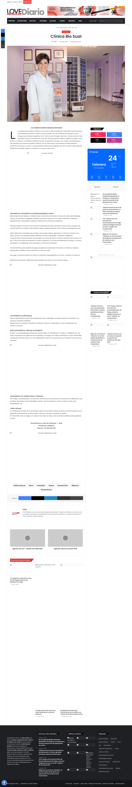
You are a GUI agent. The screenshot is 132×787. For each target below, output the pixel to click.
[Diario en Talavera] (25, 12)
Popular (115, 187)
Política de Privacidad (95, 783)
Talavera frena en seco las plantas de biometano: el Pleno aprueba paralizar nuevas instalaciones (112, 210)
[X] (37, 498)
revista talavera (103, 765)
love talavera (107, 745)
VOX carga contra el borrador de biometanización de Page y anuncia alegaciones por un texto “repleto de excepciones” (112, 224)
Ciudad (62, 21)
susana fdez (63, 485)
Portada (11, 21)
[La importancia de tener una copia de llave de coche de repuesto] (46, 636)
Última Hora (22, 21)
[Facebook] (24, 498)
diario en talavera (103, 742)
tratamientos (47, 490)
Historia (113, 742)
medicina (41, 485)
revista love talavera (104, 761)
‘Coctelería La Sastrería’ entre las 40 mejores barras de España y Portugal (21, 580)
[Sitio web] (24, 519)
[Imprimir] (76, 498)
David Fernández (103, 738)
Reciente (97, 187)
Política (32, 21)
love (31, 485)
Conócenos (68, 783)
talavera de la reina (104, 771)
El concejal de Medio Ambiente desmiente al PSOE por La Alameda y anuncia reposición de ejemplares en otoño (111, 198)
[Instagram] (31, 519)
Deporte (72, 21)
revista (117, 748)
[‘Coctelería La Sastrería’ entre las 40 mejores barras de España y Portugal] (21, 570)
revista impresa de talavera (106, 755)
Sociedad (43, 21)
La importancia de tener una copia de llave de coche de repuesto (45, 712)
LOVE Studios (33, 783)
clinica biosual (20, 485)
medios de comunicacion (105, 748)
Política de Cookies (108, 783)
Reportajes (63, 27)
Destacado (114, 738)
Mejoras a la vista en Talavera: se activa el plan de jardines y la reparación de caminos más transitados (112, 238)
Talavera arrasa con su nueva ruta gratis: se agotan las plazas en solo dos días (114, 338)
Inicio (57, 27)
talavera (76, 485)
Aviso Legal (83, 783)
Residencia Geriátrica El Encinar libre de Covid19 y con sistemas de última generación (71, 712)
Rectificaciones (119, 783)
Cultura (52, 21)
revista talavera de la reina (106, 768)
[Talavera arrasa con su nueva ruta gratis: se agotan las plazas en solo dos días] (114, 328)
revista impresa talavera (105, 758)
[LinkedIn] (50, 498)
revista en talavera (104, 752)
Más (80, 21)
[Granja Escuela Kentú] (90, 747)
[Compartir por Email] (63, 498)
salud (52, 485)
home (119, 742)
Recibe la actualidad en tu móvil (106, 255)
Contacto (76, 783)
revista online (116, 761)
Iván (55, 41)
